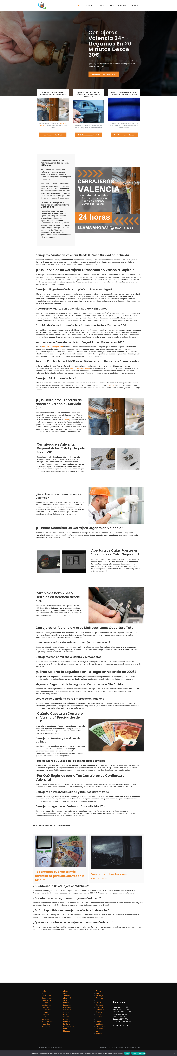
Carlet (66, 420)
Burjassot (67, 1005)
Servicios (89, 6)
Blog (112, 6)
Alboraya (66, 996)
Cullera (66, 1017)
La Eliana (66, 1024)
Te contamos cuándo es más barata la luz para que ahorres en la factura (60, 876)
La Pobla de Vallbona (71, 1026)
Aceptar (127, 1053)
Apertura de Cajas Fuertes (47, 997)
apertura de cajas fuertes (79, 368)
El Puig (65, 1019)
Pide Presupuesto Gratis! (88, 135)
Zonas (101, 6)
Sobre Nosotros (45, 1018)
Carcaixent (67, 1007)
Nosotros (122, 6)
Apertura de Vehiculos (46, 1006)
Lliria (65, 1029)
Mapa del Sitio (47, 1021)
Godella (66, 1021)
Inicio (80, 6)
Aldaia (65, 991)
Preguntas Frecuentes (46, 1025)
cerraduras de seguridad (52, 347)
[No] (175, 1053)
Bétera (66, 1003)
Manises (66, 1031)
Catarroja (110, 385)
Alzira (65, 1000)
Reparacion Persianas (46, 1011)
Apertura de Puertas (46, 1001)
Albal (65, 993)
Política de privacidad (138, 1053)
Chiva (65, 1014)
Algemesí (67, 998)
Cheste (66, 1012)
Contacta (134, 6)
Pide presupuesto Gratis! (53, 135)
